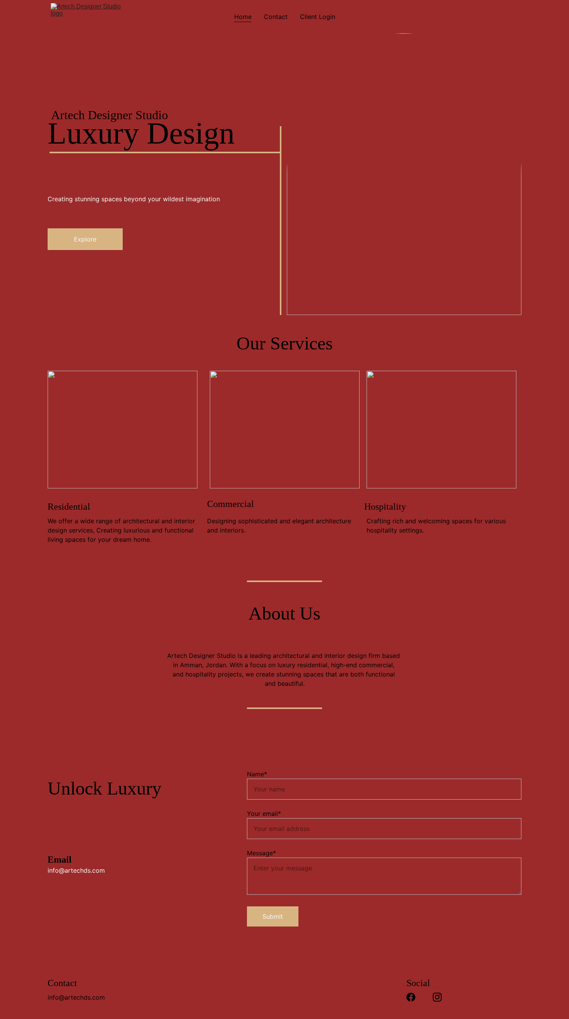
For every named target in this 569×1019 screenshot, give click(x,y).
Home (243, 17)
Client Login (317, 17)
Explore (85, 239)
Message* (261, 853)
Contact (276, 17)
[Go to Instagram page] (437, 997)
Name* (257, 774)
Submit (272, 916)
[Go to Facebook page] (410, 997)
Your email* (264, 813)
